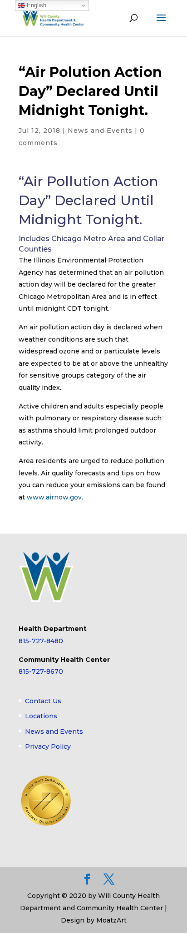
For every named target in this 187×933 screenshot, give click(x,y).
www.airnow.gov (54, 497)
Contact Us (43, 701)
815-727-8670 (41, 671)
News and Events (100, 130)
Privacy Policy (48, 746)
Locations (41, 716)
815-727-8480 (41, 641)
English (35, 5)
